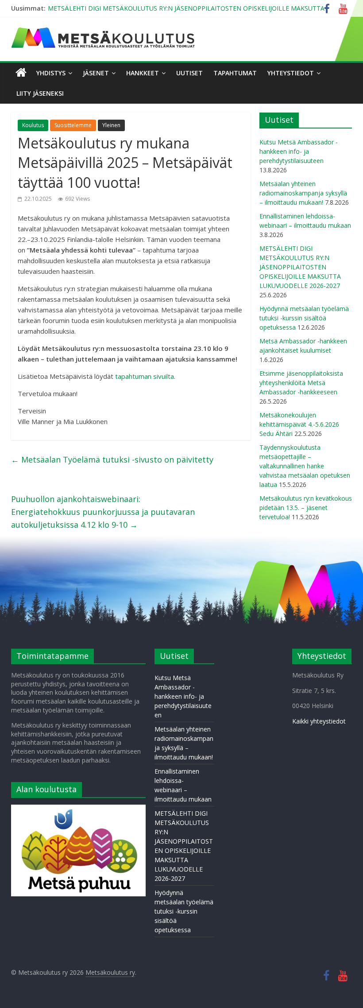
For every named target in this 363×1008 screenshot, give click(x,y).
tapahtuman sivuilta (144, 376)
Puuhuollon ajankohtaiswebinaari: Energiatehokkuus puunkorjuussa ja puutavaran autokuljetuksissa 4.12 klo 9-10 (103, 512)
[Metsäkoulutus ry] (104, 31)
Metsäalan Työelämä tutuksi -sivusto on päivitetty (112, 459)
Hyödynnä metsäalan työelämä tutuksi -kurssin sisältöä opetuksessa (304, 317)
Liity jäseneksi (40, 93)
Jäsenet (96, 73)
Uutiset (189, 73)
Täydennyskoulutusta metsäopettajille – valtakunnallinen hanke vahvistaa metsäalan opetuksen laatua (304, 466)
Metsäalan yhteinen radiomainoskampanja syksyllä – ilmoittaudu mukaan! (303, 192)
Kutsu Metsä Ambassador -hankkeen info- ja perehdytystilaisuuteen (298, 151)
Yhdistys (51, 73)
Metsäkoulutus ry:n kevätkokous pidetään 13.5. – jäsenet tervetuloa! (305, 507)
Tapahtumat (235, 73)
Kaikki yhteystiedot (319, 721)
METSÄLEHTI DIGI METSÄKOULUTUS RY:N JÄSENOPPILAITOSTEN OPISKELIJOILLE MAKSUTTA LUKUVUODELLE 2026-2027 (300, 267)
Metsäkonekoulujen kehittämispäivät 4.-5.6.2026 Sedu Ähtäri (299, 424)
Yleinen (111, 125)
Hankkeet (142, 73)
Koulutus (33, 125)
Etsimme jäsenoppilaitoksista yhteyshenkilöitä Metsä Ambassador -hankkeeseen (301, 382)
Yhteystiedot (290, 73)
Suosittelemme (73, 125)
